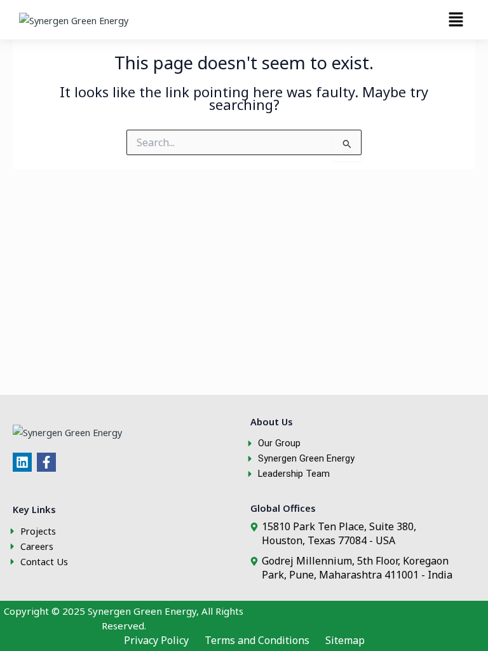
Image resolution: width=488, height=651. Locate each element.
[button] (456, 19)
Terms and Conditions (257, 640)
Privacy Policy (156, 640)
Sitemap (345, 640)
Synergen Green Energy (142, 611)
